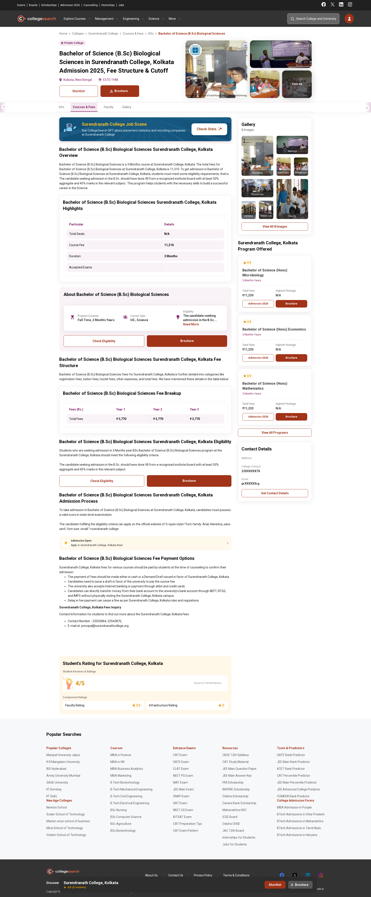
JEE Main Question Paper (239, 768)
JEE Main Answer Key (237, 775)
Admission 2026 (70, 5)
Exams (21, 5)
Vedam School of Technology (66, 835)
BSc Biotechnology (123, 830)
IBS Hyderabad (56, 768)
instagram (320, 875)
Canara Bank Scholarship (239, 803)
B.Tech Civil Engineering (126, 796)
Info (61, 107)
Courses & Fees (84, 107)
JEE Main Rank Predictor (293, 762)
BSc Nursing (118, 810)
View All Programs (275, 432)
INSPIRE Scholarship (236, 789)
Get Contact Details (275, 493)
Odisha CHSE (231, 823)
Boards (33, 5)
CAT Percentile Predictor (293, 775)
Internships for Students (238, 837)
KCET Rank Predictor (291, 768)
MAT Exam (180, 782)
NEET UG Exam (183, 810)
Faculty (109, 107)
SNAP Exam (181, 796)
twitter (294, 875)
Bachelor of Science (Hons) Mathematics (264, 385)
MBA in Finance (120, 755)
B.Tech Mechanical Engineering (131, 789)
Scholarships (49, 5)
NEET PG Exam (183, 775)
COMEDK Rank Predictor (293, 796)
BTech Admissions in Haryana (297, 835)
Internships (108, 5)
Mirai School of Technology (64, 828)
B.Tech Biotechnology (125, 782)
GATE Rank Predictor (291, 755)
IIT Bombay (54, 789)
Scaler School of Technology (65, 814)
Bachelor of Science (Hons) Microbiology (264, 272)
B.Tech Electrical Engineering (129, 803)
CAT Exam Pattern (185, 830)
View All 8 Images (275, 226)
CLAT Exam (181, 768)
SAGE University (57, 782)
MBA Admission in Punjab (294, 807)
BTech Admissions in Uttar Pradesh (301, 814)
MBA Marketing (120, 775)
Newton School (56, 807)
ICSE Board (229, 817)
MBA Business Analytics (126, 768)
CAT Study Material (235, 762)
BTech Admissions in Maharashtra (300, 821)
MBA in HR (117, 762)
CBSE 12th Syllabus (235, 755)
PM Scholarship (232, 782)
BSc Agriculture (120, 823)
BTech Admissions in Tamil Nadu (299, 828)
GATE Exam (181, 762)
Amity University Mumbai (63, 775)
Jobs (121, 5)
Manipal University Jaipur (63, 755)
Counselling (91, 5)
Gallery (126, 107)
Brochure (291, 303)
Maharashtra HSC (234, 810)
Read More (191, 324)
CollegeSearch (36, 18)
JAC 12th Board (233, 830)
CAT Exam (180, 755)
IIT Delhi (51, 796)
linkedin (307, 875)
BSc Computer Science (125, 817)
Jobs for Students (234, 844)
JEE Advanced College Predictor (298, 789)
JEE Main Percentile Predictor (297, 782)
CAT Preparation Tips (187, 823)
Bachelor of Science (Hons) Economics (274, 329)
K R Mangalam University (63, 762)
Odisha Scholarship (235, 796)
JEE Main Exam (183, 789)
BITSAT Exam (182, 817)
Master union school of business (68, 821)
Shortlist (78, 91)
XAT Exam (180, 803)
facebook (281, 875)
